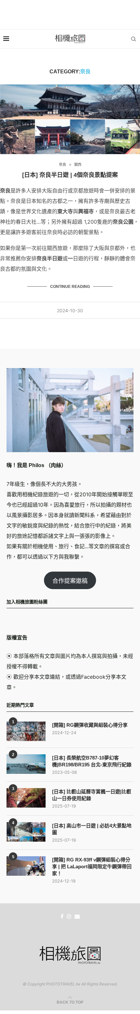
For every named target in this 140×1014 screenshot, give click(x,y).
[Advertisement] (70, 14)
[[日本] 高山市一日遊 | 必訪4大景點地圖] (26, 832)
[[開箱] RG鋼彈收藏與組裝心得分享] (26, 731)
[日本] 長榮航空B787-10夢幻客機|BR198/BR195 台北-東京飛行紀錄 (92, 761)
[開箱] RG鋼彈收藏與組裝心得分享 (90, 725)
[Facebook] (62, 916)
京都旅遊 (83, 190)
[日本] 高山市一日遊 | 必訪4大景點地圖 (92, 829)
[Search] (133, 39)
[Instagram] (69, 916)
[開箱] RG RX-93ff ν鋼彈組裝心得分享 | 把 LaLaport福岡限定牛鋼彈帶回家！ (92, 866)
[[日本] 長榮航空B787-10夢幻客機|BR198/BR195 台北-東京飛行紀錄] (26, 764)
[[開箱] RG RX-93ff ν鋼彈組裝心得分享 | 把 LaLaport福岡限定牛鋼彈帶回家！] (26, 866)
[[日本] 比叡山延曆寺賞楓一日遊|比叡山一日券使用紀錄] (26, 798)
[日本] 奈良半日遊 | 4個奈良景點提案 (70, 175)
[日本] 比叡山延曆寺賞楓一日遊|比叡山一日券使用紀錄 (91, 795)
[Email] (77, 916)
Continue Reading (70, 286)
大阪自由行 (55, 190)
